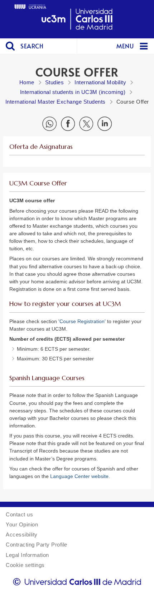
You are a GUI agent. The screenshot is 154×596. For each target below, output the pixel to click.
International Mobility (100, 82)
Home (26, 82)
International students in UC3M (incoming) (73, 92)
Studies (54, 82)
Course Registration (82, 321)
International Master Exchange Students (55, 102)
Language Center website (79, 476)
